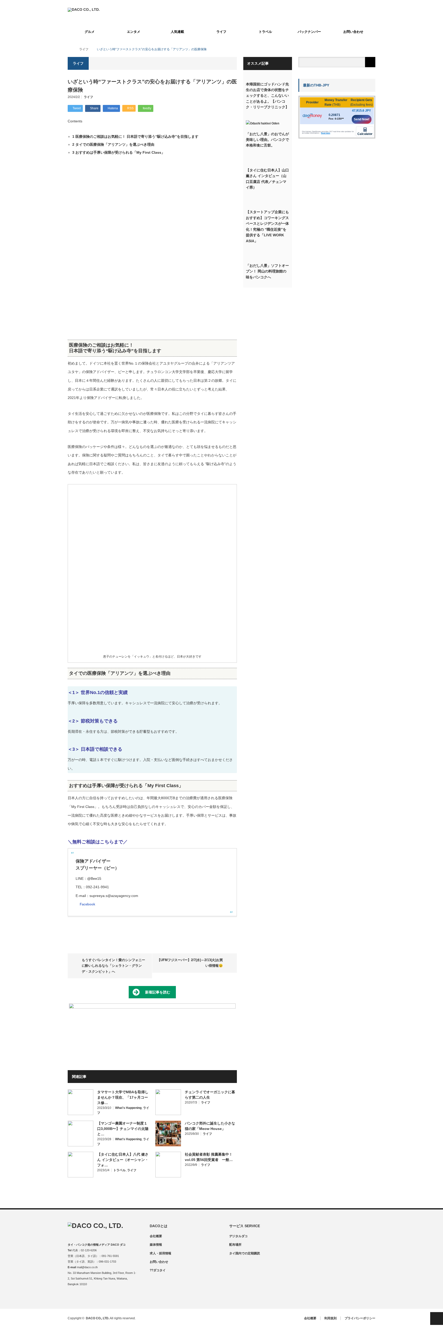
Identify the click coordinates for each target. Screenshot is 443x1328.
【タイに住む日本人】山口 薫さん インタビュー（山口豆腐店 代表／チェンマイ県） (267, 178)
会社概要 (156, 1236)
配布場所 (235, 1244)
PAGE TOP (436, 1318)
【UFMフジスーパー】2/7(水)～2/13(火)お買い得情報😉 (190, 963)
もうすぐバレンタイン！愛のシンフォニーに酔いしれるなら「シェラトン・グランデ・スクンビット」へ (113, 965)
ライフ (221, 32)
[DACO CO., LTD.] (84, 9)
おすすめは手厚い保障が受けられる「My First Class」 (118, 152)
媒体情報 (156, 1244)
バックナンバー (309, 32)
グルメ (90, 32)
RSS (101, 1298)
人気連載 (177, 32)
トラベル (265, 32)
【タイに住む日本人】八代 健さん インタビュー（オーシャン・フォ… (122, 1159)
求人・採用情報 (160, 1253)
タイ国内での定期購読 (244, 1253)
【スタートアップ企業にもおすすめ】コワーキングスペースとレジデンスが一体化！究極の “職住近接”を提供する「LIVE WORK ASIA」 (267, 226)
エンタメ (133, 32)
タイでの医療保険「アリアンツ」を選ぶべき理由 (113, 144)
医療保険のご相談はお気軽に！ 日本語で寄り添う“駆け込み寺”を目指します (135, 136)
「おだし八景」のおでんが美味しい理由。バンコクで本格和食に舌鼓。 (267, 140)
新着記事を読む (158, 992)
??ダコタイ (158, 1270)
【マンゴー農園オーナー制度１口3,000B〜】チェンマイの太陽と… (122, 1128)
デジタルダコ (238, 1236)
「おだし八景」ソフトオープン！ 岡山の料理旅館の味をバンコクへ (267, 271)
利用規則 (330, 1318)
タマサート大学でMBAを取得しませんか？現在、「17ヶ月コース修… (122, 1097)
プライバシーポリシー (360, 1318)
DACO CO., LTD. (97, 1318)
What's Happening (128, 1108)
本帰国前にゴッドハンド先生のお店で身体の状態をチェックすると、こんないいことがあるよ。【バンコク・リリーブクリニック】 (267, 95)
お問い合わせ (353, 32)
